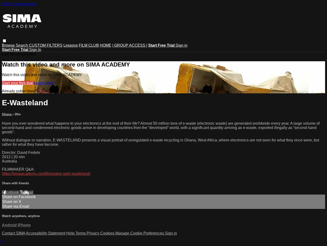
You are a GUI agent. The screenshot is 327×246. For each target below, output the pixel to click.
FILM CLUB (89, 45)
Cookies (107, 233)
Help (70, 233)
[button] (4, 40)
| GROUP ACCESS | (129, 45)
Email (28, 192)
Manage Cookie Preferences (140, 233)
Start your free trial (18, 83)
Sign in (181, 45)
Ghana (7, 114)
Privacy (93, 233)
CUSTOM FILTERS (45, 45)
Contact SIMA (13, 233)
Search (22, 45)
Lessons (70, 45)
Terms (81, 233)
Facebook (11, 192)
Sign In (35, 50)
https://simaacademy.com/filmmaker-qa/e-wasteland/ (46, 174)
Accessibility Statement (45, 233)
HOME (105, 45)
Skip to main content (19, 4)
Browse (9, 45)
